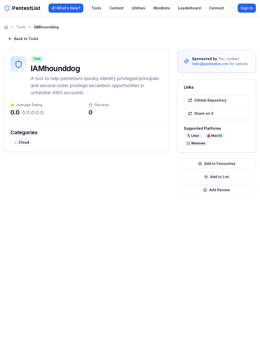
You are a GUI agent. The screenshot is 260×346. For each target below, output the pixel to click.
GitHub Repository (210, 100)
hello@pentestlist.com (210, 64)
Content (116, 8)
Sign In (247, 8)
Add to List (219, 177)
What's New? (68, 8)
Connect (216, 8)
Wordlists (161, 8)
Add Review (219, 190)
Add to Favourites (219, 163)
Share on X (204, 113)
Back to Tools (26, 38)
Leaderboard (189, 8)
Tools (96, 8)
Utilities (138, 8)
